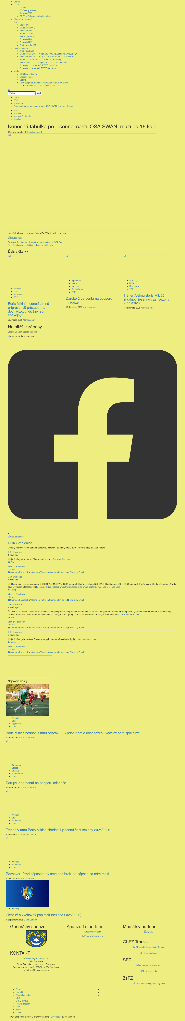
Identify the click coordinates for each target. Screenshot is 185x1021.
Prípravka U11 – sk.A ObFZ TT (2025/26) (39, 65)
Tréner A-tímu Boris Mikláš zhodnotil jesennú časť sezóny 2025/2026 (146, 299)
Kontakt (23, 7)
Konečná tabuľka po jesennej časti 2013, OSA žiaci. (35, 242)
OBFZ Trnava (22, 1000)
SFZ (18, 997)
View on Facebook (16, 566)
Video (13, 642)
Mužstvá (17, 113)
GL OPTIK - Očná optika (29, 611)
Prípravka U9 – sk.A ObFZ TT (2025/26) (38, 68)
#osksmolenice (44, 586)
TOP (16, 297)
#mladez (55, 586)
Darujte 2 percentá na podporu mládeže (89, 300)
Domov (17, 1)
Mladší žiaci (27, 36)
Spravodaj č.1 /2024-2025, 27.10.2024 (43, 85)
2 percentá (76, 280)
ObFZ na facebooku (149, 952)
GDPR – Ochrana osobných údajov (36, 16)
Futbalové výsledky (92, 931)
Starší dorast (27, 27)
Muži (24, 24)
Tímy (16, 21)
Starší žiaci (26, 33)
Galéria (23, 79)
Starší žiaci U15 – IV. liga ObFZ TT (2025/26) (40, 59)
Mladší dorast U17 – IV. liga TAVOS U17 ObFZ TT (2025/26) (47, 56)
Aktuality (17, 288)
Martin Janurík (29, 319)
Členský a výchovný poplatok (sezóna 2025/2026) (43, 914)
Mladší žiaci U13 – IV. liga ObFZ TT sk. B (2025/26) (43, 62)
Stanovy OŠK (26, 13)
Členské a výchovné (23, 19)
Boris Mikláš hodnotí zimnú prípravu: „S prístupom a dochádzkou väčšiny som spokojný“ (28, 309)
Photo (13, 562)
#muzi (85, 586)
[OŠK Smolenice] (16, 536)
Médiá (16, 71)
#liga (80, 586)
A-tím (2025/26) (27, 50)
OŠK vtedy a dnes (28, 10)
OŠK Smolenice (15, 551)
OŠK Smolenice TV (28, 73)
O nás (16, 4)
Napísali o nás (26, 76)
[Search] (9, 89)
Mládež (75, 283)
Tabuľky (17, 118)
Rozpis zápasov (21, 47)
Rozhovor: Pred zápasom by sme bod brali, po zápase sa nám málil (57, 873)
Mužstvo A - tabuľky (23, 116)
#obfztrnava (94, 586)
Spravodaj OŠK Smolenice (44, 82)
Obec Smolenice (23, 995)
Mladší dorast (28, 30)
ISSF (18, 1006)
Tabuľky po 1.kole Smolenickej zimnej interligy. (31, 245)
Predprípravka (28, 45)
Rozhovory (19, 294)
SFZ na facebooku (148, 971)
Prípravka (26, 39)
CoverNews (56, 1016)
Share (12, 569)
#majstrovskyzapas (68, 586)
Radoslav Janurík (34, 131)
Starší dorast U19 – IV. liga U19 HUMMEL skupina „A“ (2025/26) (49, 53)
